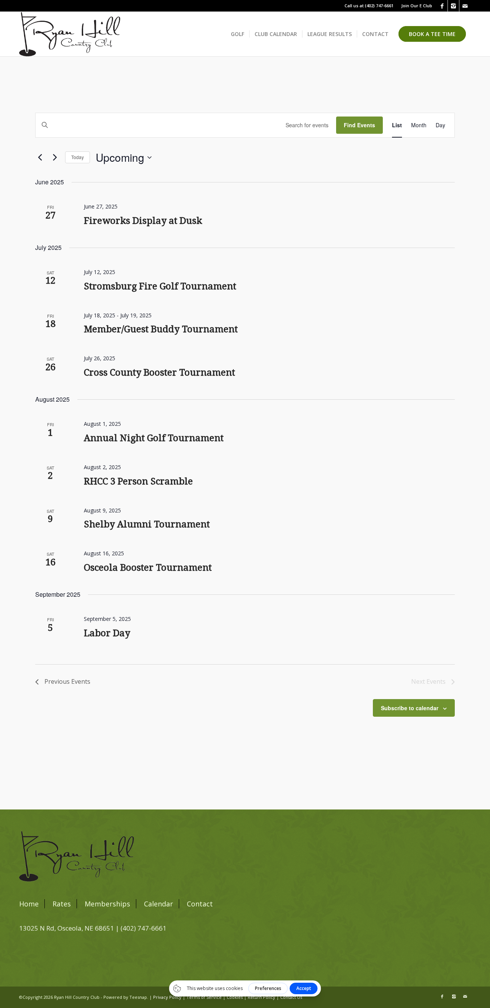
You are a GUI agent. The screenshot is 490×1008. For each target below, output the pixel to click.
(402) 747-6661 (379, 5)
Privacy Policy (167, 997)
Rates (61, 903)
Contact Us (291, 997)
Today (77, 157)
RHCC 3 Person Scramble (138, 481)
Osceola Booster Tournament (148, 567)
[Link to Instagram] (453, 5)
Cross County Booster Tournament (159, 372)
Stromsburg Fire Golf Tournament (160, 286)
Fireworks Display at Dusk (143, 220)
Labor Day (107, 633)
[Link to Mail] (465, 5)
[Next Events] (54, 157)
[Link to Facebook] (442, 5)
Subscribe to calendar (409, 708)
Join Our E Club (416, 5)
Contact (200, 903)
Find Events (359, 125)
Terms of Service (204, 997)
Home (29, 903)
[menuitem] (414, 6)
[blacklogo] (69, 34)
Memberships (107, 903)
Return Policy (261, 997)
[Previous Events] (39, 157)
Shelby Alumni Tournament (147, 524)
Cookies (235, 997)
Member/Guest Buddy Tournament (161, 329)
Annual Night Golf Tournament (154, 438)
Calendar (158, 903)
